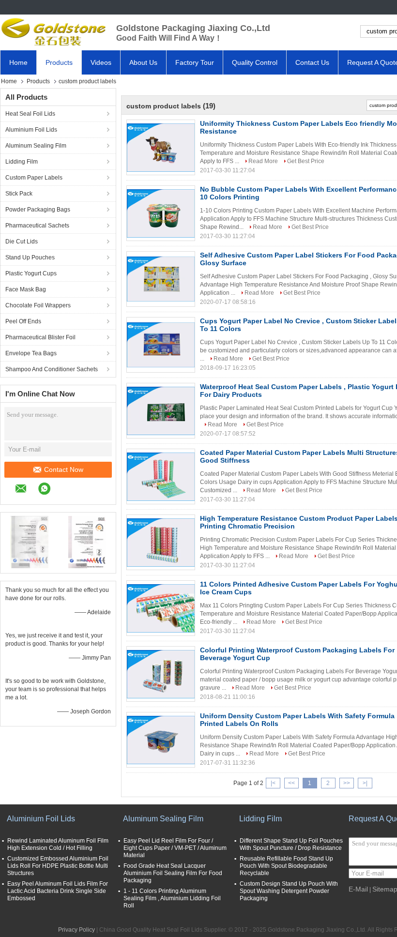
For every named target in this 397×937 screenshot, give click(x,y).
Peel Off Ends (23, 321)
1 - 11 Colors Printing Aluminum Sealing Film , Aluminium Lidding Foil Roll (172, 898)
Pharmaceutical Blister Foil (40, 337)
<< (291, 783)
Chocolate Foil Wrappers (38, 305)
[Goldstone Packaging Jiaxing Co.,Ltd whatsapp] (49, 490)
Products (59, 62)
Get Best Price (305, 161)
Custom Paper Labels (33, 177)
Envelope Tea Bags (31, 353)
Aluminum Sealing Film (35, 145)
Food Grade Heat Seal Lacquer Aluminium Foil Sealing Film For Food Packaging (172, 873)
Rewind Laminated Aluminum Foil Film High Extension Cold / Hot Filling (57, 844)
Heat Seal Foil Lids (30, 113)
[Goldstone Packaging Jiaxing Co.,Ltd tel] (66, 490)
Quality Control (254, 62)
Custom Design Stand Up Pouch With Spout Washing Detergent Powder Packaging (289, 891)
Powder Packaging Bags (37, 209)
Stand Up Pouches (30, 257)
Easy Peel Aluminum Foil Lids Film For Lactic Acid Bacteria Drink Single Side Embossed (57, 891)
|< (273, 783)
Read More (263, 161)
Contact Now (63, 469)
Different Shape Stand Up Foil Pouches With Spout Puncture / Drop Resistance (291, 844)
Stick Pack (18, 193)
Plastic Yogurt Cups (31, 273)
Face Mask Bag (25, 289)
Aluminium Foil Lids (31, 129)
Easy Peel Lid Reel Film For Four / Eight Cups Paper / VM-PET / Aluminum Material (175, 848)
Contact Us (312, 62)
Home (18, 62)
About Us (143, 62)
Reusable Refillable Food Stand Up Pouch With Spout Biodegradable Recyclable (286, 866)
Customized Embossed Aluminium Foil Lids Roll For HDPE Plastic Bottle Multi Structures (57, 866)
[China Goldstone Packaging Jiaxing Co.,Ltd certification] (29, 541)
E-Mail (358, 889)
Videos (101, 62)
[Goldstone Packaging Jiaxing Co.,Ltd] (53, 31)
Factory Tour (194, 62)
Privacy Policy (76, 929)
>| (365, 783)
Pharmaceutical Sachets (37, 225)
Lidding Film (21, 161)
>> (346, 783)
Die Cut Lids (21, 241)
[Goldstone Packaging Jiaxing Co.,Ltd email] (26, 490)
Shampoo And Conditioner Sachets (51, 369)
